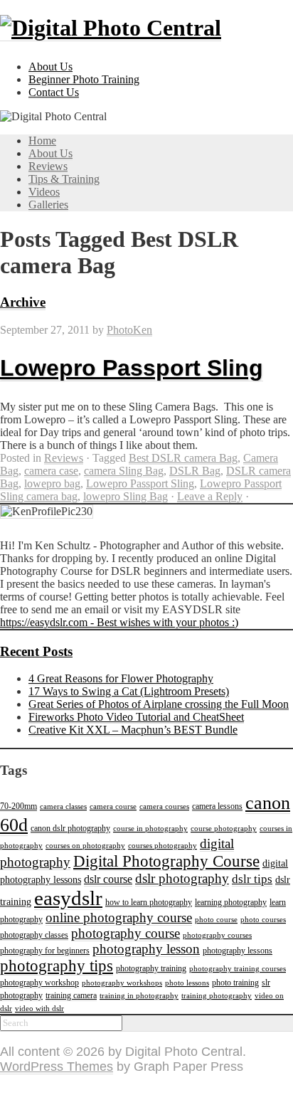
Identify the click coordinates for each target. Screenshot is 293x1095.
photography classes (34, 935)
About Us (50, 66)
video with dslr (39, 1008)
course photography (224, 828)
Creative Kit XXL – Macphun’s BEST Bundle (133, 730)
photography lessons (237, 951)
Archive (23, 302)
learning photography (231, 902)
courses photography (162, 846)
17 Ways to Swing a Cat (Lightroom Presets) (128, 691)
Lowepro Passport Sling (131, 368)
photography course (125, 933)
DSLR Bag (194, 471)
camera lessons (217, 806)
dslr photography (182, 878)
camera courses (164, 806)
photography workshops (122, 983)
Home (42, 140)
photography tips (56, 966)
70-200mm (18, 806)
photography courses (217, 935)
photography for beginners (45, 951)
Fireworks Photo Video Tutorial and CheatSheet (136, 717)
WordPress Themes (56, 1066)
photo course (216, 920)
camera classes (63, 806)
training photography (216, 996)
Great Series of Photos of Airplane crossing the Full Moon (158, 704)
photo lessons (187, 983)
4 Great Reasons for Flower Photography (120, 678)
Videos (44, 192)
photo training (235, 983)
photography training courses (237, 969)
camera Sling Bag (124, 471)
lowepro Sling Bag (125, 496)
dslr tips (252, 879)
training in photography (139, 996)
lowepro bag (52, 483)
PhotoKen (129, 330)
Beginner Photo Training (83, 79)
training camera (71, 995)
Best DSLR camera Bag (183, 458)
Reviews (48, 166)
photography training (151, 968)
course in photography (150, 828)
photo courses (263, 920)
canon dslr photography (70, 828)
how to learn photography (148, 902)
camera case (51, 471)
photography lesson (146, 948)
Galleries (48, 205)
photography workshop (39, 983)
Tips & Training (64, 179)
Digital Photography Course (166, 861)
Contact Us (53, 92)
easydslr (68, 898)
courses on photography (85, 846)
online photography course (119, 917)
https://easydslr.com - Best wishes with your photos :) (119, 622)
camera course (113, 806)
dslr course (108, 879)
